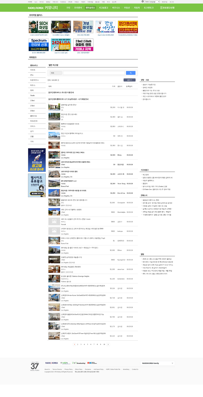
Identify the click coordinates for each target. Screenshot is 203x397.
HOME (30, 2)
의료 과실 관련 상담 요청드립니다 (154, 93)
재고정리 (146, 175)
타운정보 (63, 2)
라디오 (42, 2)
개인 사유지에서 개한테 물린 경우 (154, 96)
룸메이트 (33, 116)
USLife (70, 2)
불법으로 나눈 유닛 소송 (151, 90)
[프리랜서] (77, 8)
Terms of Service (57, 369)
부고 (108, 2)
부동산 (77, 2)
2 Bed (32, 106)
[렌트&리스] (90, 8)
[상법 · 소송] (157, 80)
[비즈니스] (116, 8)
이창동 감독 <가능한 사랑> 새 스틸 (155, 206)
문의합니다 (146, 99)
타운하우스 (34, 80)
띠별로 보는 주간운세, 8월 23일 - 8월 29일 (157, 271)
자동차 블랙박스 (148, 180)
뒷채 (32, 90)
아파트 (32, 70)
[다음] (108, 344)
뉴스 (36, 2)
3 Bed (32, 111)
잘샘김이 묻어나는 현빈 (151, 200)
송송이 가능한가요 (149, 84)
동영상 (48, 2)
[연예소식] (157, 196)
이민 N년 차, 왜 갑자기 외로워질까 (155, 268)
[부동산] (127, 8)
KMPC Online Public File (113, 369)
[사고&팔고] (103, 8)
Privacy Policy (68, 369)
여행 (103, 2)
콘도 (32, 75)
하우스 (32, 85)
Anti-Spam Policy (98, 369)
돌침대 (145, 183)
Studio (32, 95)
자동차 (83, 2)
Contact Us (135, 369)
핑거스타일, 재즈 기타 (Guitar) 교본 (155, 186)
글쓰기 (129, 80)
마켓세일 (90, 2)
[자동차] (136, 8)
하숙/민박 (33, 121)
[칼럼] (157, 254)
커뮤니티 (55, 2)
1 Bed (32, 100)
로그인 (172, 2)
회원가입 (164, 2)
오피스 (32, 126)
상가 (32, 131)
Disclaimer (88, 369)
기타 (32, 141)
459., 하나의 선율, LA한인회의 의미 (155, 274)
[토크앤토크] (148, 8)
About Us (47, 369)
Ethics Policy (78, 369)
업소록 (114, 2)
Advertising (126, 369)
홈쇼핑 (97, 2)
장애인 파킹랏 (147, 87)
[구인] (68, 8)
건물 (32, 136)
